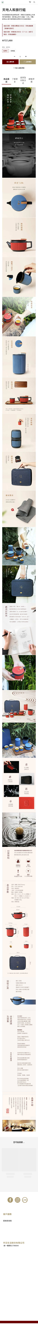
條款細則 (6, 1225)
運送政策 (6, 1218)
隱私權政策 (7, 1227)
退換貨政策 (7, 1220)
